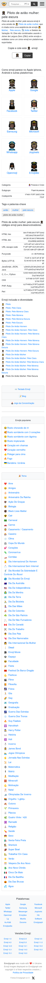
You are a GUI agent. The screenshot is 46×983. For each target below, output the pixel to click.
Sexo (8, 835)
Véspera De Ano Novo (17, 863)
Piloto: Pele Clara (11, 307)
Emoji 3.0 (38, 938)
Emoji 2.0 (23, 938)
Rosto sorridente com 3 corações (22, 432)
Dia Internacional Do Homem (20, 561)
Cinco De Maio (13, 872)
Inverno (10, 743)
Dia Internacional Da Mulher (20, 642)
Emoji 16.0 (23, 953)
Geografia (11, 702)
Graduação (11, 707)
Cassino (10, 533)
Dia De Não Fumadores (18, 619)
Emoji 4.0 (7, 942)
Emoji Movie (12, 652)
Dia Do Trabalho (14, 629)
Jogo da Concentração (23, 403)
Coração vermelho (14, 449)
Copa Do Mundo (14, 543)
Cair (8, 515)
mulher (15, 209)
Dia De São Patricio (16, 615)
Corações (11, 547)
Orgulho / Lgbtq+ (14, 798)
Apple (12, 90)
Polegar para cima (14, 454)
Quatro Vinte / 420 (15, 817)
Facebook (12, 110)
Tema (23, 475)
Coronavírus (12, 552)
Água (9, 886)
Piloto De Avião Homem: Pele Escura (20, 350)
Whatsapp (11, 152)
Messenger (23, 911)
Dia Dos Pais (12, 633)
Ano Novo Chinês (15, 867)
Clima (9, 538)
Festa (9, 665)
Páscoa (10, 812)
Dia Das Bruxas (14, 881)
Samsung (12, 131)
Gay (8, 697)
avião (5, 209)
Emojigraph (38, 922)
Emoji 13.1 (7, 949)
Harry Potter (12, 730)
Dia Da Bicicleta (14, 601)
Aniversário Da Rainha (17, 497)
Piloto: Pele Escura (12, 322)
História (10, 734)
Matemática (12, 766)
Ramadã (10, 821)
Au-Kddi (7, 922)
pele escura (28, 209)
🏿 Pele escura (14, 30)
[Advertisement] (23, 62)
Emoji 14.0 (23, 949)
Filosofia (10, 684)
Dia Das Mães (13, 606)
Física (9, 688)
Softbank (38, 918)
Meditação (11, 776)
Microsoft (34, 131)
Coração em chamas (16, 445)
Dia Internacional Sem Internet (21, 566)
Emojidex (34, 172)
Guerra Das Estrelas (16, 711)
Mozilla (23, 918)
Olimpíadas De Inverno (17, 794)
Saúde (9, 831)
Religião (10, 826)
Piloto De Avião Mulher (14, 354)
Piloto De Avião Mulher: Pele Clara (19, 358)
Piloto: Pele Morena (12, 315)
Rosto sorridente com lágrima (20, 436)
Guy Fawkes (12, 720)
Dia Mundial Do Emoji (17, 578)
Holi (8, 739)
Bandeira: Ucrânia (14, 462)
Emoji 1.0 (7, 938)
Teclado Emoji (23, 389)
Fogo (8, 458)
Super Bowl (12, 849)
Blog (23, 396)
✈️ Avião (25, 30)
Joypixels (34, 152)
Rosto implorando (14, 441)
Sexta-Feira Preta (15, 840)
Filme (9, 679)
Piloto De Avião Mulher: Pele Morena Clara (23, 361)
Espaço (10, 656)
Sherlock (10, 844)
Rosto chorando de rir (16, 427)
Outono (10, 803)
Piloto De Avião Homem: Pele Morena (20, 340)
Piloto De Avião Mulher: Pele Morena (20, 365)
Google (34, 90)
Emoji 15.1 (7, 953)
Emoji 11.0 (38, 942)
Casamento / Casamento (18, 529)
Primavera (11, 808)
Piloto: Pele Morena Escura (16, 318)
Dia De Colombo (14, 610)
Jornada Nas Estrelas (17, 757)
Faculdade (11, 661)
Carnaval (10, 520)
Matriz (9, 771)
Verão (9, 858)
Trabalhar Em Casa (15, 854)
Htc (38, 915)
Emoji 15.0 (38, 949)
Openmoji (12, 172)
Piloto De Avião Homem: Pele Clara (19, 329)
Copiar (28, 55)
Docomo (23, 922)
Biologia (10, 506)
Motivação (11, 785)
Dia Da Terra (12, 596)
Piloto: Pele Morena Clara (15, 311)
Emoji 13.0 (38, 946)
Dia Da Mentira (13, 592)
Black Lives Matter (15, 511)
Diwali (9, 647)
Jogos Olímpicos (14, 753)
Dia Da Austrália (14, 583)
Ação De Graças (14, 501)
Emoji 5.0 (23, 942)
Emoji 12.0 (7, 946)
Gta (8, 693)
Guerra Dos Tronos (15, 716)
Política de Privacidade (23, 972)
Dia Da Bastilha (14, 877)
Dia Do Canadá (13, 624)
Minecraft (11, 780)
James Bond (12, 748)
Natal (9, 789)
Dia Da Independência (17, 587)
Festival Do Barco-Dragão (19, 670)
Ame (8, 483)
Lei (7, 762)
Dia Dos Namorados (16, 638)
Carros (9, 524)
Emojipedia (7, 926)
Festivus (10, 675)
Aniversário (11, 492)
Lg (8, 918)
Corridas (10, 556)
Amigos (10, 488)
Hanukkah (11, 725)
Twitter (34, 110)
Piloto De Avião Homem (14, 326)
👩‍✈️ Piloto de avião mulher (27, 24)
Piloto (6, 304)
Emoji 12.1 (23, 946)
